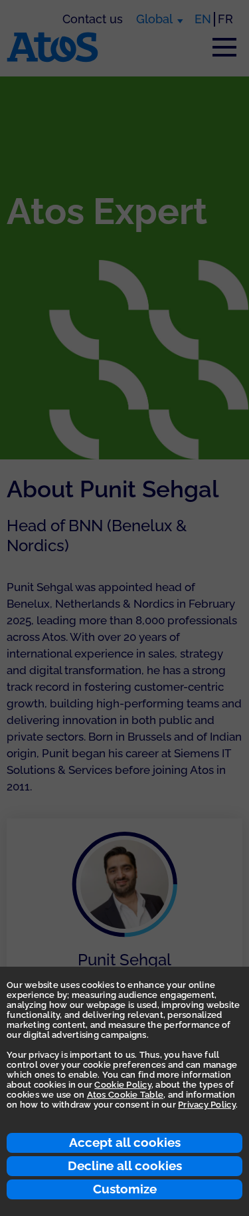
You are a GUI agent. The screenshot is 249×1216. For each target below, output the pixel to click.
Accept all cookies (125, 1142)
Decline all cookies (125, 1165)
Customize (125, 1188)
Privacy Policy (207, 1105)
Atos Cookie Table (125, 1095)
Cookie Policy (122, 1085)
